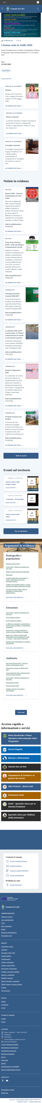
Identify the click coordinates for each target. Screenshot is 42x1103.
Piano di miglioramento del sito (10, 1070)
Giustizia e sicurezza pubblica (10, 972)
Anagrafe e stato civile (8, 953)
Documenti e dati (6, 936)
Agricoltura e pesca (7, 946)
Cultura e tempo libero (8, 965)
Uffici (3, 923)
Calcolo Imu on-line (17, 767)
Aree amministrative (7, 920)
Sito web (12, 1099)
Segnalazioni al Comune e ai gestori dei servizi (21, 776)
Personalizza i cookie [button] (7, 1090)
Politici (3, 929)
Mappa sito (4, 1093)
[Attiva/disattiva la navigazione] (2, 8)
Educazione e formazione (9, 968)
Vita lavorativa (5, 991)
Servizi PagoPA (15, 749)
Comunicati (8, 40)
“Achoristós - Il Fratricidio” (15, 499)
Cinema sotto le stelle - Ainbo (13, 516)
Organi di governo (7, 917)
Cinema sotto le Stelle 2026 (16, 45)
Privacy (3, 1057)
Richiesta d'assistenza (7, 1054)
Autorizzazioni (5, 959)
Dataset (3, 1063)
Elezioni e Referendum (18, 758)
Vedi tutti (21, 712)
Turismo (3, 987)
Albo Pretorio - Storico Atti (20, 786)
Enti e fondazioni (6, 926)
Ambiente (4, 950)
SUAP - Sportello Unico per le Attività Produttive (22, 805)
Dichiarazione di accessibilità (10, 1066)
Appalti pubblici (6, 956)
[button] (5, 2)
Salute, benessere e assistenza (10, 981)
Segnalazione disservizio (8, 1051)
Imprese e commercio (7, 975)
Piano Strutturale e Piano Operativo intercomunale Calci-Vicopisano (22, 738)
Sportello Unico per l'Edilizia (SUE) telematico (21, 816)
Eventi (3, 1022)
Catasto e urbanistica (7, 962)
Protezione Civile (16, 795)
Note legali (4, 1060)
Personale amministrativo (9, 932)
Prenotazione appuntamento (9, 1048)
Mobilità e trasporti (7, 978)
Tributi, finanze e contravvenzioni (11, 984)
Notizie (3, 1001)
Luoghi (3, 1019)
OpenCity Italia (28, 1099)
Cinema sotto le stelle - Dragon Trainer (13, 483)
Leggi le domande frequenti (9, 1044)
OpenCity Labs (21, 1101)
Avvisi (3, 1008)
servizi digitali (20, 1099)
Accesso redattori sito (35, 1101)
